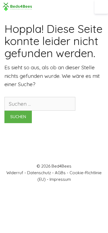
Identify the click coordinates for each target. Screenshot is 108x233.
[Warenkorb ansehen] (90, 7)
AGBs (60, 172)
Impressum (60, 179)
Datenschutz (39, 172)
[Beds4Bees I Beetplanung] (17, 7)
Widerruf (14, 172)
